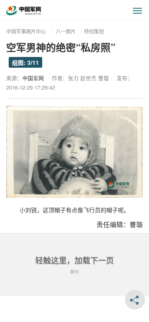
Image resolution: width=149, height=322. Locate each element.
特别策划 (94, 31)
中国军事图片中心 (26, 31)
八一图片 (66, 31)
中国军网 (33, 78)
